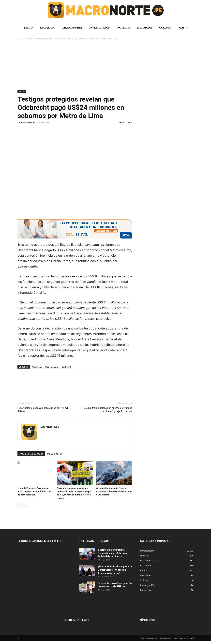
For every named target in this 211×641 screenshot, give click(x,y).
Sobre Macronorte (148, 638)
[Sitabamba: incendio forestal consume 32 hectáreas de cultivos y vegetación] (114, 473)
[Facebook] (20, 133)
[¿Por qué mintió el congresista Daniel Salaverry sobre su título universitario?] (87, 570)
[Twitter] (28, 133)
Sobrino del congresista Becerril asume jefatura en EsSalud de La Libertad (112, 553)
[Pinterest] (36, 133)
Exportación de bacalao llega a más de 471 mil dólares (42, 409)
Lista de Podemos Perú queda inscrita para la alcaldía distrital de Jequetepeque (34, 491)
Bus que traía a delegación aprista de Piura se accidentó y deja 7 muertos (107, 409)
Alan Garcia (37, 367)
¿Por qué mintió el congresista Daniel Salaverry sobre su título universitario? (115, 569)
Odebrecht (66, 367)
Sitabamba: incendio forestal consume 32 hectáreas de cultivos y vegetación (114, 491)
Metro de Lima (51, 367)
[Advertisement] (105, 65)
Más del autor (54, 454)
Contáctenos (165, 638)
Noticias (29, 38)
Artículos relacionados (31, 454)
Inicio (19, 38)
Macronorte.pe (28, 122)
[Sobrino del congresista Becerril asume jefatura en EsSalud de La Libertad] (87, 554)
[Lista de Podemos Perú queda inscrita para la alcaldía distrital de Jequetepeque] (35, 473)
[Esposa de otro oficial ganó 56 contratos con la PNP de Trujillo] (87, 587)
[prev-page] (19, 505)
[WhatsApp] (43, 133)
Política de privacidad (184, 638)
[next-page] (25, 505)
